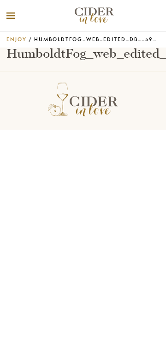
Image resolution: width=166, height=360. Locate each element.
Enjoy (16, 39)
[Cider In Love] (93, 15)
